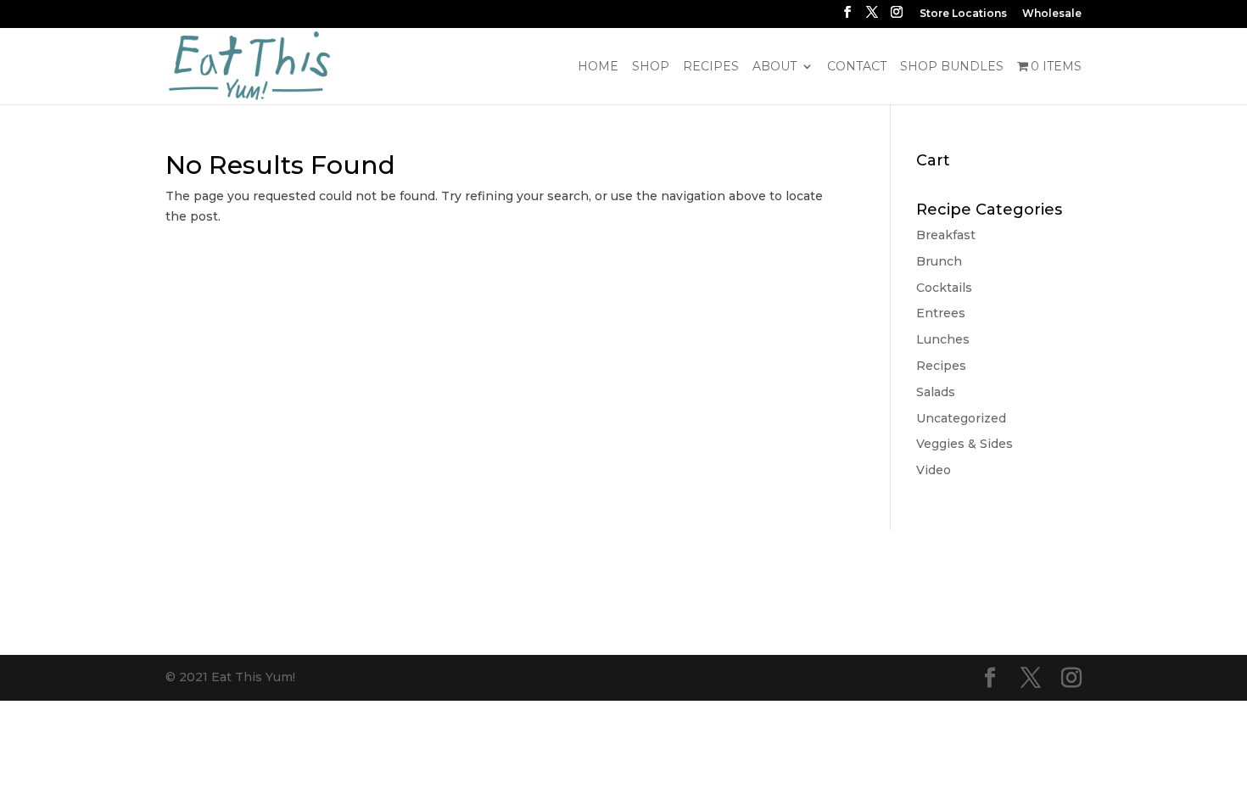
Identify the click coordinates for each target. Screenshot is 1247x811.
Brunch (939, 261)
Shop (650, 67)
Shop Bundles (952, 67)
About (774, 67)
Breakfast (946, 235)
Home (598, 67)
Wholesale (1052, 14)
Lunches (943, 339)
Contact (856, 67)
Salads (935, 392)
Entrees (940, 313)
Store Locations (963, 14)
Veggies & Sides (964, 443)
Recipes (711, 67)
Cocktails (944, 287)
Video (933, 470)
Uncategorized (961, 418)
